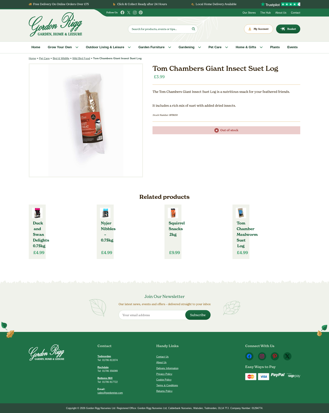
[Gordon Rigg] (55, 24)
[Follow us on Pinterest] (141, 12)
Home (35, 47)
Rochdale (103, 367)
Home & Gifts (246, 47)
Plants (275, 47)
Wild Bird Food (81, 58)
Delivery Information (167, 368)
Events (292, 47)
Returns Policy (164, 391)
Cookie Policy (164, 379)
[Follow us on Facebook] (123, 12)
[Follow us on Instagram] (135, 12)
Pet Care (214, 47)
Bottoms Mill (105, 378)
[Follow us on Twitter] (129, 12)
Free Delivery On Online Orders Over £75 (61, 4)
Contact (295, 12)
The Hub (265, 12)
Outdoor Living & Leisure (105, 47)
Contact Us (162, 356)
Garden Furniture (151, 47)
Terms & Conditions (167, 385)
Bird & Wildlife (61, 58)
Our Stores (249, 12)
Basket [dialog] (291, 28)
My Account (261, 28)
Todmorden (104, 356)
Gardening (186, 47)
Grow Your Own (60, 47)
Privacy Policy (164, 374)
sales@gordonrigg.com (110, 392)
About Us (280, 12)
